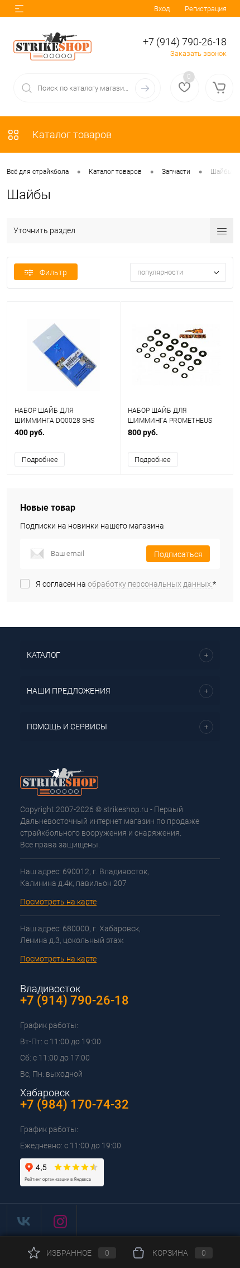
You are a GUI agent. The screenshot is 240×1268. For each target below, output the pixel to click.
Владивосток (50, 988)
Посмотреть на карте (58, 901)
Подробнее (40, 459)
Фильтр (53, 272)
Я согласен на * (126, 583)
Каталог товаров (71, 134)
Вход (162, 8)
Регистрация (206, 8)
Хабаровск (45, 1093)
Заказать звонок (198, 53)
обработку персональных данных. (150, 583)
